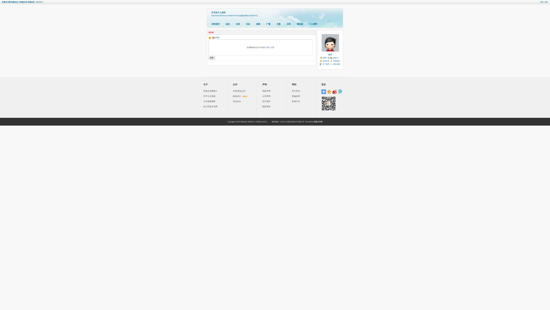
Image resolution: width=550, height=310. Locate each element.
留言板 (300, 24)
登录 (546, 2)
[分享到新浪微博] (334, 91)
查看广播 (326, 58)
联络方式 (296, 101)
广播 (268, 24)
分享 (289, 24)
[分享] (250, 16)
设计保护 (266, 101)
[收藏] (241, 16)
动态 (228, 24)
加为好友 (326, 61)
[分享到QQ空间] (329, 91)
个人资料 (313, 24)
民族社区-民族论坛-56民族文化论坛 (253, 122)
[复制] (246, 16)
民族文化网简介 (210, 91)
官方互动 (296, 91)
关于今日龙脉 (209, 96)
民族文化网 (318, 122)
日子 (330, 55)
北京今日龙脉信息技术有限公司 (292, 122)
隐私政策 (266, 106)
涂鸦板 (217, 38)
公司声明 (266, 96)
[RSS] (255, 16)
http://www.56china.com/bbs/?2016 (224, 16)
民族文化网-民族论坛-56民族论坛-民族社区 (18, 2)
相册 (258, 24)
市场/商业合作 (239, 91)
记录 (238, 24)
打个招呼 (326, 64)
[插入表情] (210, 38)
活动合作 (237, 101)
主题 (279, 24)
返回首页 (39, 2)
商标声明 (266, 91)
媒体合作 (237, 96)
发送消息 (336, 64)
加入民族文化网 (210, 106)
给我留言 (336, 61)
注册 (541, 2)
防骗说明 (296, 96)
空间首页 (216, 24)
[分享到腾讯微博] (340, 91)
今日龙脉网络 (209, 101)
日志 (248, 24)
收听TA (336, 58)
